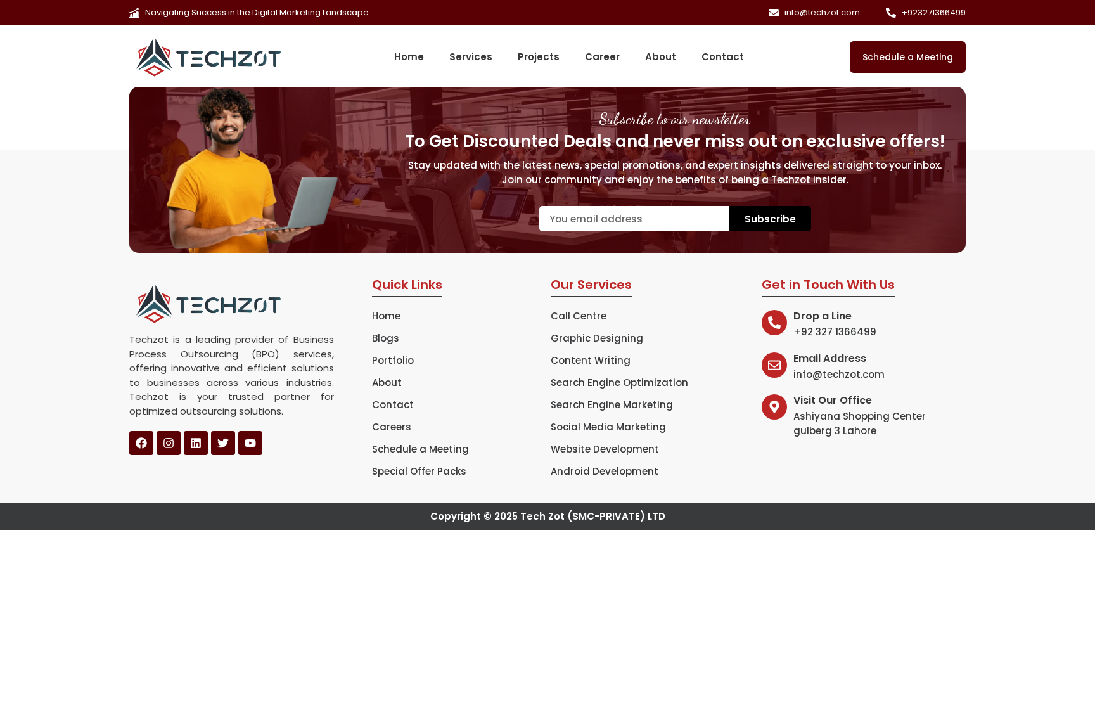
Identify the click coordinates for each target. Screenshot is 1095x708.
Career (602, 57)
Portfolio (393, 360)
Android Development (604, 471)
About (660, 57)
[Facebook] (141, 443)
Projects (539, 57)
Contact (722, 57)
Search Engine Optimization (619, 383)
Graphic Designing (597, 338)
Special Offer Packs (419, 471)
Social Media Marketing (608, 427)
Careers (391, 427)
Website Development (605, 449)
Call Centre (578, 316)
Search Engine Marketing (612, 405)
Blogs (385, 338)
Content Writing (591, 360)
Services (470, 57)
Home (409, 57)
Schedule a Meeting (420, 449)
